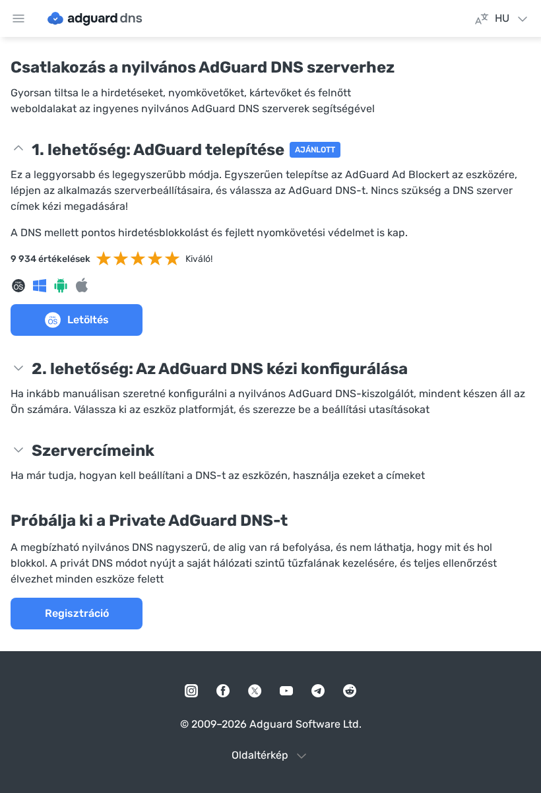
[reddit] (350, 691)
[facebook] (223, 691)
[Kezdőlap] (95, 18)
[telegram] (318, 691)
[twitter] (255, 691)
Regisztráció (77, 613)
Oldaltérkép (260, 755)
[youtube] (286, 691)
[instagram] (191, 691)
